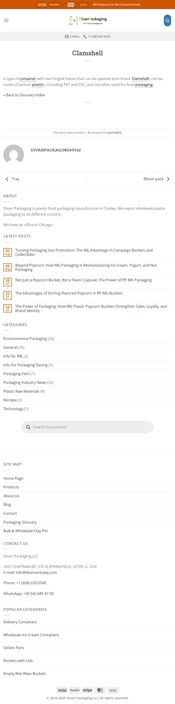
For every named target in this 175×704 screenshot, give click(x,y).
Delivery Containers (20, 621)
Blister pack (154, 178)
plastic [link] (37, 84)
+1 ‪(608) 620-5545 (31, 582)
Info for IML (13, 356)
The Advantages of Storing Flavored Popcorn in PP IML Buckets (69, 293)
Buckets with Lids (18, 660)
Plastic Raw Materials (21, 391)
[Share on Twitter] (82, 113)
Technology (13, 408)
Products (11, 486)
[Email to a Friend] (92, 113)
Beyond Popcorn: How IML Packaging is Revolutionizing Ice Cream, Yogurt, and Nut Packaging (86, 267)
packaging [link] (144, 84)
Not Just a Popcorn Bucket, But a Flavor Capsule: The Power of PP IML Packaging (83, 280)
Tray (15, 178)
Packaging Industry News (24, 382)
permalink (114, 132)
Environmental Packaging (25, 338)
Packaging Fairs (16, 373)
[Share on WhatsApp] (62, 113)
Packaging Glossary (20, 522)
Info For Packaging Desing (25, 364)
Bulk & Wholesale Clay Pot (25, 530)
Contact (10, 513)
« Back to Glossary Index (24, 94)
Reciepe (10, 399)
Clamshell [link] (140, 78)
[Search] (167, 21)
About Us (11, 495)
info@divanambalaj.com (36, 572)
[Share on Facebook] (72, 113)
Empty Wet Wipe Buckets (24, 673)
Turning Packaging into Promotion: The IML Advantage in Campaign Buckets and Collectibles (84, 252)
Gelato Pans (13, 647)
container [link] (27, 78)
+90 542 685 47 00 (38, 593)
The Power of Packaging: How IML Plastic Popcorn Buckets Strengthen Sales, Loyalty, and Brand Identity (91, 308)
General (10, 347)
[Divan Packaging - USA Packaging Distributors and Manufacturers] (87, 20)
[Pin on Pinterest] (102, 113)
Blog (7, 504)
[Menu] (6, 20)
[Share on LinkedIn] (112, 113)
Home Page (13, 478)
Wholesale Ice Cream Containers (31, 634)
